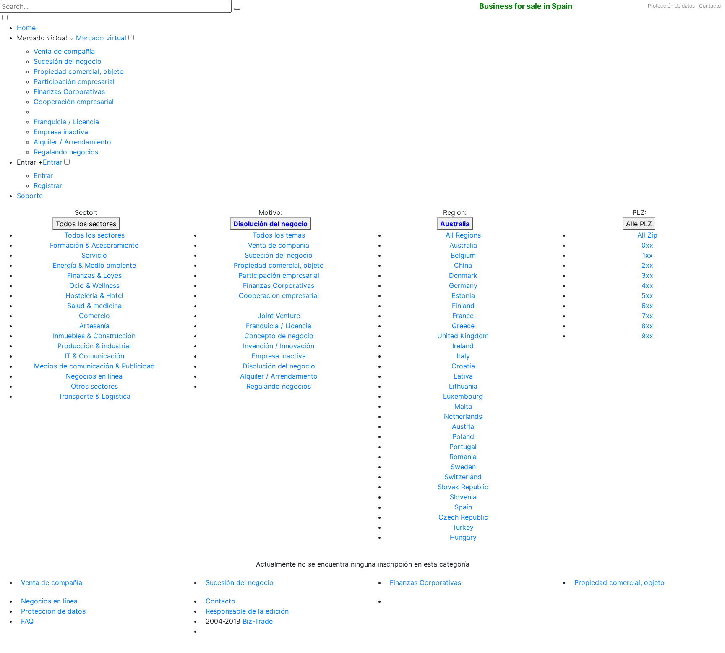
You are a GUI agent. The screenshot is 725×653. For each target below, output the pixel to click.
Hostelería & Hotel (94, 295)
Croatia (463, 366)
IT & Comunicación (94, 356)
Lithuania (463, 386)
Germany (463, 285)
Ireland (463, 346)
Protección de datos (671, 6)
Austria (463, 426)
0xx (647, 245)
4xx (647, 285)
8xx (647, 325)
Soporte (30, 195)
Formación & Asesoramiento (94, 245)
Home (26, 28)
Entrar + (30, 162)
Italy (463, 356)
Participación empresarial (74, 81)
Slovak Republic (463, 487)
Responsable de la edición (247, 611)
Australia (463, 245)
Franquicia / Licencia (66, 122)
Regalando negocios (66, 152)
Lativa (463, 376)
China (463, 265)
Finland (463, 305)
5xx (647, 295)
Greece (463, 325)
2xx (647, 265)
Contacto (710, 6)
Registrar (48, 185)
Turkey (463, 527)
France (463, 315)
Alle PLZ (639, 223)
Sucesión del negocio (68, 61)
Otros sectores (94, 386)
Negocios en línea (94, 376)
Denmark (463, 275)
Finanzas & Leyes (94, 275)
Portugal (463, 446)
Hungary (463, 537)
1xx (647, 255)
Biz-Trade (258, 621)
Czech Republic (463, 517)
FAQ (27, 621)
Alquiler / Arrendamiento (72, 142)
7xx (647, 315)
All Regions (463, 235)
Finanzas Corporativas (69, 91)
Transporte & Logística (94, 396)
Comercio (94, 315)
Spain (463, 507)
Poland (463, 436)
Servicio (94, 255)
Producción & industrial (94, 346)
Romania (463, 456)
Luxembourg (463, 396)
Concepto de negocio (278, 336)
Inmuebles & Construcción (94, 336)
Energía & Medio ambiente (94, 265)
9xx (647, 336)
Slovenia (463, 497)
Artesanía (94, 325)
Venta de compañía (64, 51)
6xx (647, 305)
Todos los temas (279, 235)
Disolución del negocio (279, 366)
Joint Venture (279, 315)
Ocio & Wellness (94, 285)
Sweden (463, 466)
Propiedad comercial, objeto (79, 71)
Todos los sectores (86, 223)
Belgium (463, 255)
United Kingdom (463, 336)
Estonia (463, 295)
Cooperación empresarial (74, 101)
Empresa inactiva (61, 132)
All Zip (647, 235)
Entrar (52, 162)
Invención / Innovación (278, 346)
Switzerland (463, 477)
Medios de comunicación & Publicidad (94, 366)
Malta (463, 406)
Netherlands (463, 416)
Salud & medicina (94, 305)
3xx (647, 275)
